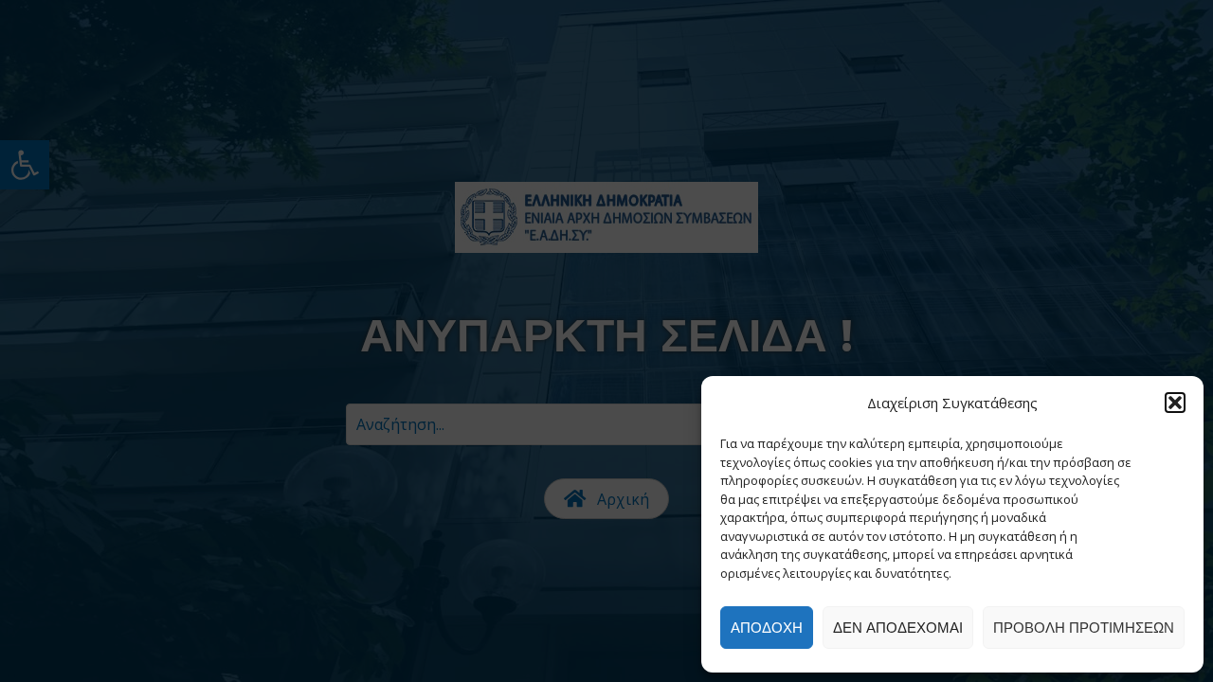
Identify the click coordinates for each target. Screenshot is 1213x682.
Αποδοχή (767, 627)
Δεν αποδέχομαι (898, 627)
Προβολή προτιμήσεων (1083, 627)
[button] (1175, 402)
